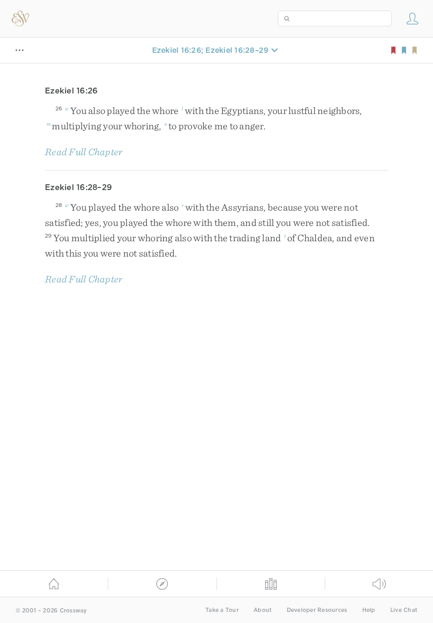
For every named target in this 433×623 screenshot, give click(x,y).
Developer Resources (317, 610)
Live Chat (403, 610)
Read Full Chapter (84, 152)
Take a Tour (222, 610)
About (262, 610)
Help (368, 610)
